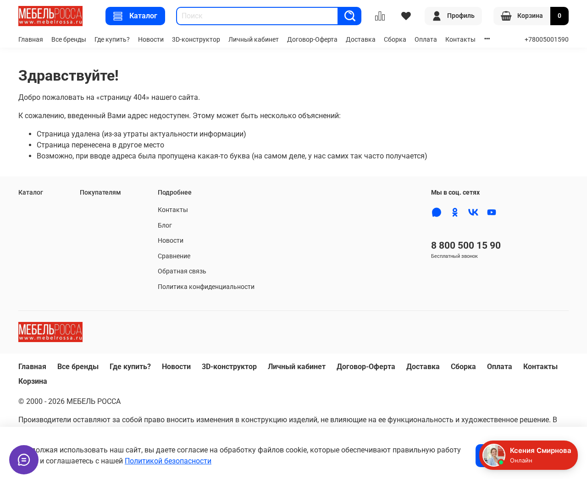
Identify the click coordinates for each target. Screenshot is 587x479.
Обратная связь (182, 271)
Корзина (32, 381)
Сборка (395, 40)
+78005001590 (547, 40)
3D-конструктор (196, 40)
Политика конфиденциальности (206, 287)
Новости (151, 40)
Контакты (460, 40)
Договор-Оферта (312, 40)
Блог (165, 225)
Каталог (143, 15)
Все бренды (68, 40)
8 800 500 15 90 (466, 245)
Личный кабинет (253, 40)
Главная (30, 40)
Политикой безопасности (168, 461)
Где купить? (112, 40)
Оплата (426, 40)
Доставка (361, 40)
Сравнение (174, 256)
